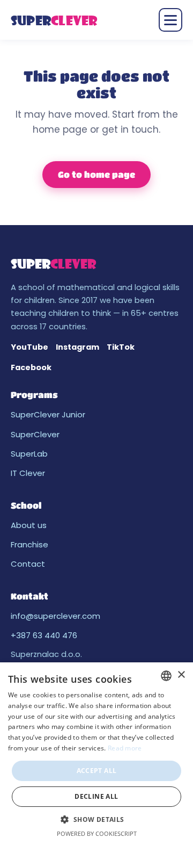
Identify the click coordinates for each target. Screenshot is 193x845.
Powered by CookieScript (97, 833)
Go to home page (96, 174)
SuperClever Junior (48, 414)
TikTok (121, 347)
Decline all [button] (96, 796)
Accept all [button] (97, 770)
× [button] (181, 675)
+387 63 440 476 (44, 635)
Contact (28, 563)
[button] (96, 819)
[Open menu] (170, 20)
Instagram (77, 347)
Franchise (29, 544)
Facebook (31, 367)
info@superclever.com (55, 616)
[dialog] (96, 753)
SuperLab (29, 453)
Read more (125, 748)
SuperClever (35, 434)
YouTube (29, 347)
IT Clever (28, 473)
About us (29, 525)
